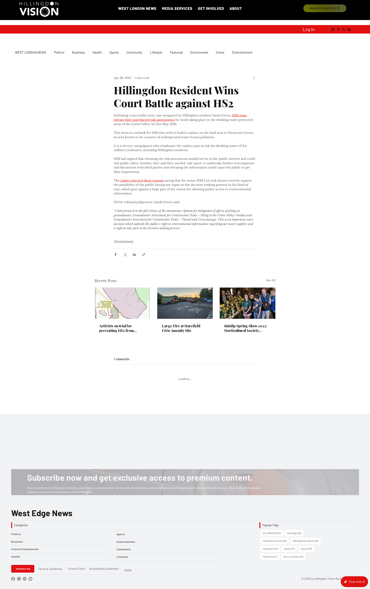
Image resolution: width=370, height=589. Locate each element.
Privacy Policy (76, 565)
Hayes (307, 545)
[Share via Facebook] (115, 254)
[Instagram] (333, 29)
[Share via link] (144, 254)
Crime (220, 52)
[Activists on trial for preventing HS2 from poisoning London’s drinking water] (122, 303)
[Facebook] (338, 29)
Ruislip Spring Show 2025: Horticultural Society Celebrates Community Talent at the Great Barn (245, 328)
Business (78, 52)
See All (271, 280)
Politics (59, 52)
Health (97, 52)
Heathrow (271, 553)
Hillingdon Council (276, 537)
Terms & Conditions (50, 566)
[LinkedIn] (349, 29)
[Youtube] (30, 576)
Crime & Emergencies (25, 546)
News (290, 545)
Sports (114, 52)
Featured (176, 52)
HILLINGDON (273, 530)
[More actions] (254, 78)
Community (134, 52)
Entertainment (242, 52)
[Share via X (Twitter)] (125, 254)
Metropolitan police (306, 537)
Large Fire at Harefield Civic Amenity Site (181, 328)
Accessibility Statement (104, 565)
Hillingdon (271, 545)
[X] (344, 29)
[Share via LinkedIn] (134, 254)
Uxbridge (295, 530)
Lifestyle (156, 52)
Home (127, 567)
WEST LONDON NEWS (30, 52)
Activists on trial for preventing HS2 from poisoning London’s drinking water (116, 328)
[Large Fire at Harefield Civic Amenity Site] (185, 303)
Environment (199, 52)
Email (36, 458)
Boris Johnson (294, 553)
